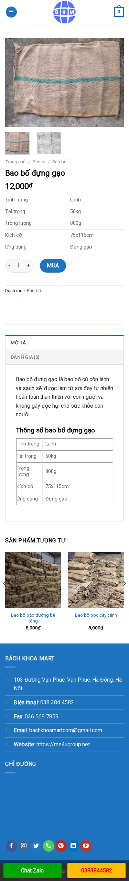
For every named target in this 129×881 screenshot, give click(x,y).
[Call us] (48, 846)
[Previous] (16, 82)
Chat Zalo (32, 870)
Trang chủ (15, 161)
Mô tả (18, 342)
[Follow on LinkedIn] (73, 846)
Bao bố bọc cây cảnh (96, 615)
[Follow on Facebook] (11, 846)
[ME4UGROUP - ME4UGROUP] (64, 12)
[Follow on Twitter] (36, 846)
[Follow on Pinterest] (61, 846)
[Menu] (11, 12)
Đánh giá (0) (25, 357)
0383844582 (96, 870)
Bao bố (59, 161)
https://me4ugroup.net (63, 744)
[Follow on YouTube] (86, 846)
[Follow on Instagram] (24, 846)
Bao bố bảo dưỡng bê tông (33, 618)
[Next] (113, 82)
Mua (53, 265)
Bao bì (39, 161)
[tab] (64, 342)
